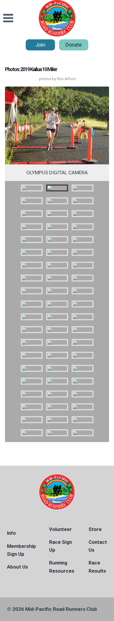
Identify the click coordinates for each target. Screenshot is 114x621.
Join (40, 45)
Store (95, 529)
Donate (73, 45)
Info (11, 533)
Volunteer (60, 529)
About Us (17, 567)
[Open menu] (8, 18)
